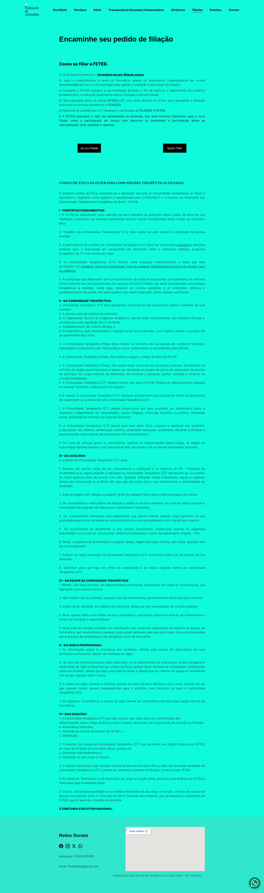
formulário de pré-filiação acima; (121, 74)
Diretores (178, 10)
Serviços (80, 10)
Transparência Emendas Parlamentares (136, 10)
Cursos (234, 10)
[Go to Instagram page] (68, 846)
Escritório (60, 10)
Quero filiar (174, 148)
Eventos (215, 10)
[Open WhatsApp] (254, 883)
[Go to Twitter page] (74, 846)
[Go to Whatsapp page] (80, 846)
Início (97, 10)
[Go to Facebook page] (61, 846)
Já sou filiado (89, 148)
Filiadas (197, 10)
